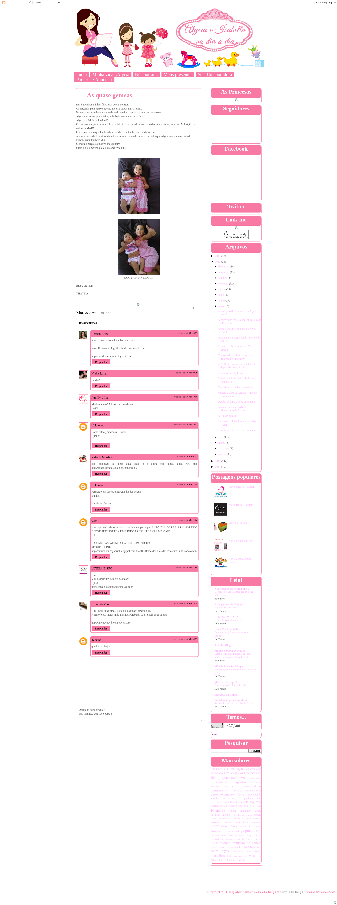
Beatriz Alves (99, 333)
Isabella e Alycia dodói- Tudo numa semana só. (237, 379)
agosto (222, 289)
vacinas (238, 856)
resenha (225, 842)
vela (245, 856)
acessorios (218, 768)
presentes (230, 839)
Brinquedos (238, 782)
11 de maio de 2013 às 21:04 (185, 484)
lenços (249, 814)
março (222, 442)
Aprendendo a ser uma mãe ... (232, 588)
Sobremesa (238, 851)
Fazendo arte (235, 805)
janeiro (222, 454)
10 (194, 308)
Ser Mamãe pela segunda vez (231, 700)
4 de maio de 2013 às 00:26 (185, 372)
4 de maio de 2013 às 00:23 (185, 332)
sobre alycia (220, 850)
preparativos (217, 839)
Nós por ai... (146, 74)
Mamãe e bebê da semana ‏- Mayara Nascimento (237, 394)
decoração (238, 790)
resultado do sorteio (247, 842)
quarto (258, 839)
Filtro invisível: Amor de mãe (230, 685)
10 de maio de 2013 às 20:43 (185, 424)
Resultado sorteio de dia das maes (236, 430)
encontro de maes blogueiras (225, 802)
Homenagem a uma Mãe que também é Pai (235, 671)
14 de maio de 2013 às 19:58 (185, 603)
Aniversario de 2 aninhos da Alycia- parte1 (237, 330)
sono (248, 851)
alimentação (235, 768)
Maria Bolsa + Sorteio (241, 504)
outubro (223, 278)
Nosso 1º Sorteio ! (239, 522)
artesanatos (237, 773)
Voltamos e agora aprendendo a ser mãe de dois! (233, 593)
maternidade (242, 822)
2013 (218, 261)
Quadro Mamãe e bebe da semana (236, 401)
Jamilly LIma (99, 397)
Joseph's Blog (222, 645)
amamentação (253, 769)
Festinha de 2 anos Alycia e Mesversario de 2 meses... (233, 408)
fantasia (223, 805)
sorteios (218, 855)
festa (245, 805)
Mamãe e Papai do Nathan (230, 650)
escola (244, 802)
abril (221, 437)
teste (94, 521)
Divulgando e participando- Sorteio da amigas (239, 339)
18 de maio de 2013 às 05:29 (185, 639)
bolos (251, 778)
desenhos (256, 790)
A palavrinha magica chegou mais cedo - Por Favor (239, 321)
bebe (246, 773)
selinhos (238, 847)
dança (246, 786)
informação (238, 814)
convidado (215, 786)
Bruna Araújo (100, 604)
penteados (239, 835)
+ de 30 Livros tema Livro (228, 620)
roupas (214, 847)
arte (226, 772)
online (214, 734)
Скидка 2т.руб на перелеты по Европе (231, 633)
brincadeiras (219, 782)
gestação (215, 814)
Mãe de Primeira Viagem (229, 666)
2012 (218, 461)
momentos (246, 826)
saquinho (223, 847)
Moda (234, 826)
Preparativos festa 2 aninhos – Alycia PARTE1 (238, 422)
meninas (256, 822)
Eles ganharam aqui (249, 798)
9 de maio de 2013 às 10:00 (185, 396)
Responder (101, 362)
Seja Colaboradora (215, 74)
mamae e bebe (242, 818)
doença (232, 798)
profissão (240, 839)
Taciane (96, 640)
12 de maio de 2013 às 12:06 (185, 520)
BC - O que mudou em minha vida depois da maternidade (237, 365)
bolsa (258, 778)
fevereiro (223, 448)
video (219, 860)
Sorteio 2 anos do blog (241, 540)
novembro (224, 272)
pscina (250, 839)
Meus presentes (178, 74)
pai (242, 831)
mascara (257, 818)
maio (221, 306)
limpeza (257, 814)
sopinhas (257, 851)
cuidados (231, 786)
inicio (81, 74)
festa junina (255, 805)
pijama (258, 835)
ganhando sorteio (250, 810)
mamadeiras (224, 818)
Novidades (218, 831)
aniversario (217, 773)
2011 (218, 466)
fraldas (232, 810)
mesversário (219, 826)
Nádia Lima (99, 373)
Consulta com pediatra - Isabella (235, 387)
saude (230, 847)
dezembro (224, 266)
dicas (241, 794)
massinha (215, 822)
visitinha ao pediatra (234, 860)
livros (214, 818)
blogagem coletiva (228, 777)
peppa (249, 835)
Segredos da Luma (225, 694)
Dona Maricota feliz (226, 629)
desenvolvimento (222, 794)
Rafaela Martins (101, 457)
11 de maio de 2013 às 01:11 (185, 456)
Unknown (97, 425)
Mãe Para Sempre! (225, 682)
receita (214, 843)
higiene (226, 814)
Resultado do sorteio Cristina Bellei (233, 703)
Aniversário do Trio (225, 607)
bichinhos (256, 773)
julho (221, 294)
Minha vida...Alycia (110, 74)
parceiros (253, 830)
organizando (233, 831)
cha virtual (255, 782)
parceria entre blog (222, 835)
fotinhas (106, 312)
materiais (228, 822)
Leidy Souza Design (291, 892)
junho (221, 300)
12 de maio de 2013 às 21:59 (185, 567)
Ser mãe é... (252, 846)
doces (223, 798)
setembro (223, 283)
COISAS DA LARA (226, 617)
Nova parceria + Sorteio (242, 486)
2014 (218, 256)
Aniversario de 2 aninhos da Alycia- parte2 (237, 312)
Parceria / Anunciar (94, 79)
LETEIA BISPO (101, 568)
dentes (248, 790)
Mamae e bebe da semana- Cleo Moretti (235, 347)
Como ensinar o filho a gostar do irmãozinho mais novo (236, 356)
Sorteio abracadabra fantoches (240, 560)
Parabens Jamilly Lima (230, 373)
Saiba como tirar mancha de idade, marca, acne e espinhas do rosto (233, 655)
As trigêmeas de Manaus (229, 604)
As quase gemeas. (228, 415)
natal (258, 826)
